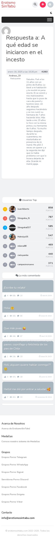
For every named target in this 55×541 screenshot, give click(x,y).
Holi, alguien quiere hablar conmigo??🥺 (27, 367)
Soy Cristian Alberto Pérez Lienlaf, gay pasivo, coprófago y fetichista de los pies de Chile (27, 344)
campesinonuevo (26, 264)
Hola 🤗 (9, 308)
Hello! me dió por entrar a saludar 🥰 (27, 389)
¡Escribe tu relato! (14, 288)
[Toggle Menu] (49, 19)
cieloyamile (23, 255)
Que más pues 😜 (15, 328)
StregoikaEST (24, 227)
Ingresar (50, 5)
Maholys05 (23, 236)
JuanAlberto (23, 209)
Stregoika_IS (24, 218)
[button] (43, 5)
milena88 (22, 246)
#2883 (45, 71)
